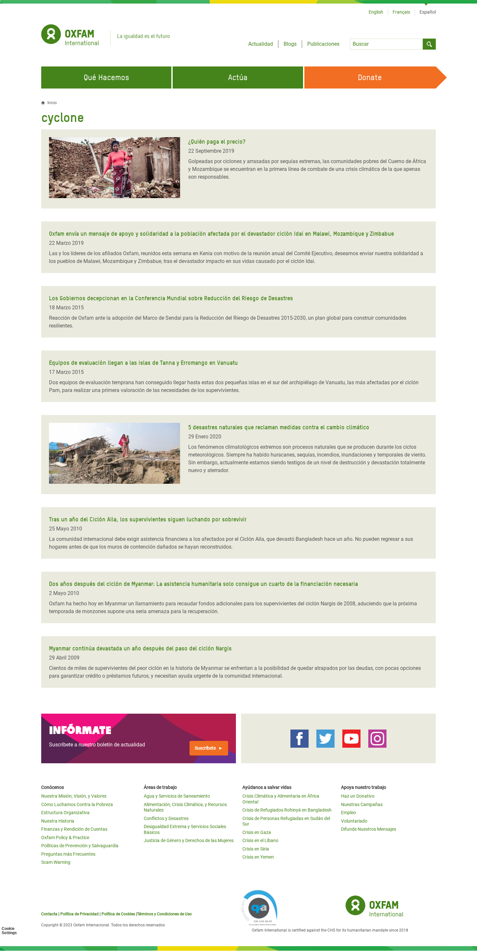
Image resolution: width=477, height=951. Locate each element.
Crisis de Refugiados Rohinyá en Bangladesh (287, 810)
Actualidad (260, 44)
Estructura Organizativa (65, 812)
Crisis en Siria (255, 848)
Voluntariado (354, 821)
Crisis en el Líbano (260, 840)
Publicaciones (323, 44)
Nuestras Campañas (362, 804)
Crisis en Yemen (258, 857)
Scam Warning (55, 862)
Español (428, 12)
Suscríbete (205, 748)
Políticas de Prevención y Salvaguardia (79, 845)
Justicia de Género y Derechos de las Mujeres (189, 840)
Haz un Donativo (357, 796)
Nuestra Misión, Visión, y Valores (73, 796)
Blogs (290, 44)
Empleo (348, 812)
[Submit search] (429, 44)
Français (401, 12)
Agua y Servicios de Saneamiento (177, 796)
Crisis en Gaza (256, 832)
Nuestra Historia (57, 821)
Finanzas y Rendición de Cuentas (74, 829)
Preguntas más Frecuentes (68, 854)
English (376, 12)
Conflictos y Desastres (166, 818)
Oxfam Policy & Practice (65, 837)
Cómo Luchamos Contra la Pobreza (77, 804)
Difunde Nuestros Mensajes (368, 829)
